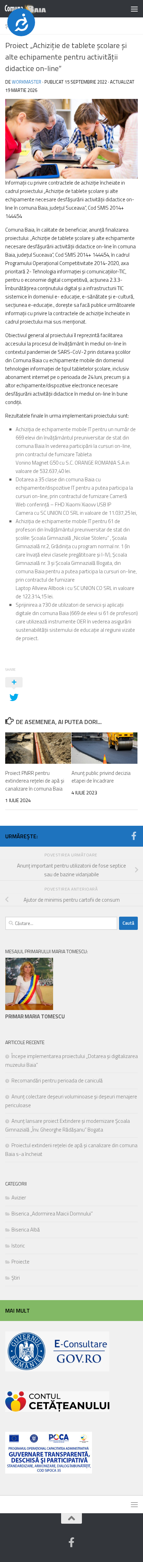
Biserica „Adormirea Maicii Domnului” (52, 1214)
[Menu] (134, 8)
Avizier (18, 1198)
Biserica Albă (25, 1230)
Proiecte (20, 1262)
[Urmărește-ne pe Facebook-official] (133, 836)
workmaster (26, 81)
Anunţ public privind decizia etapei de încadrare (101, 777)
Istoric (18, 1246)
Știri (15, 1278)
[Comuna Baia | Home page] (33, 9)
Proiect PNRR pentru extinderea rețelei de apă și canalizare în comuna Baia (34, 781)
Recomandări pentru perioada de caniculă (57, 1081)
